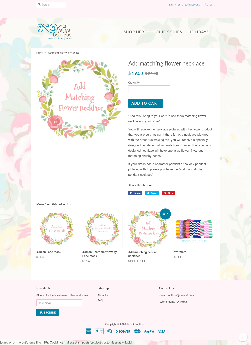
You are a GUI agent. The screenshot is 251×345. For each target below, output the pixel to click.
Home (39, 52)
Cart (212, 4)
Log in (172, 4)
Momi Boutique (136, 324)
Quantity (134, 82)
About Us (103, 295)
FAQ (100, 300)
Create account (191, 4)
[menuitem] (138, 31)
